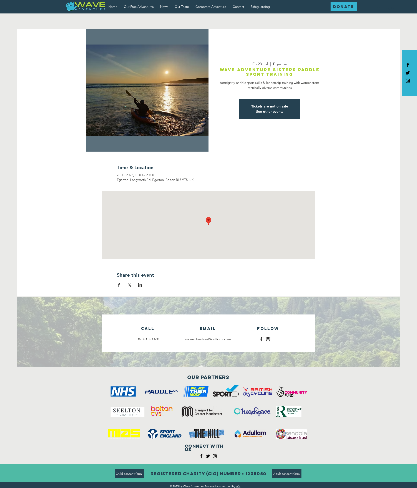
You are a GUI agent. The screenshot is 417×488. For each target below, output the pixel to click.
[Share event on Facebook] (119, 285)
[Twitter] (208, 456)
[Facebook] (261, 339)
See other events (269, 111)
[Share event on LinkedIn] (140, 285)
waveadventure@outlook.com (208, 339)
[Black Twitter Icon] (407, 73)
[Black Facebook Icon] (407, 65)
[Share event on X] (129, 285)
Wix (238, 486)
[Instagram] (268, 339)
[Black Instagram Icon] (407, 81)
